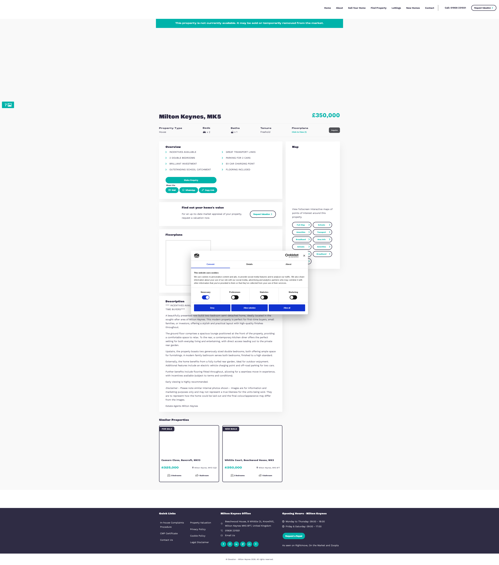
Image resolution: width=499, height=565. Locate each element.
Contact (429, 7)
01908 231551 (458, 7)
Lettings (396, 7)
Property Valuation (200, 522)
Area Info (321, 239)
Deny (212, 308)
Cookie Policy (197, 535)
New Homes (413, 7)
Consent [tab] (210, 264)
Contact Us (166, 539)
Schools (321, 225)
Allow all (287, 308)
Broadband (301, 239)
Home (327, 7)
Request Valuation (482, 8)
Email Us (230, 535)
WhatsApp (190, 190)
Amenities (300, 232)
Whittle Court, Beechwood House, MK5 (249, 460)
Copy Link (209, 190)
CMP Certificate (169, 533)
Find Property (378, 7)
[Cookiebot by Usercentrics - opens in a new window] (287, 256)
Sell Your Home (357, 7)
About (339, 7)
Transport (321, 232)
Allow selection (249, 308)
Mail (173, 190)
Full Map (301, 225)
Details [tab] (249, 264)
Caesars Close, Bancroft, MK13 (181, 460)
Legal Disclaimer (199, 542)
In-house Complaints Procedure (172, 524)
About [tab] (288, 264)
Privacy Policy (198, 529)
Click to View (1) (299, 132)
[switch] (235, 297)
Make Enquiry (191, 180)
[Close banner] (304, 256)
